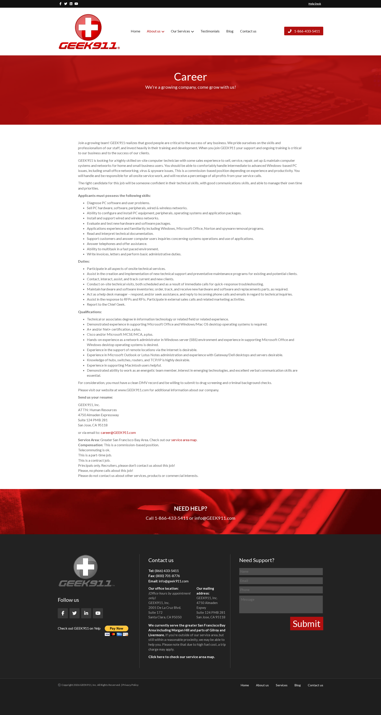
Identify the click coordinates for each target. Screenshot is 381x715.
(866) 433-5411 (167, 570)
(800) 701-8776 (168, 576)
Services (282, 685)
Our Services (180, 31)
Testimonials (210, 31)
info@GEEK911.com (214, 518)
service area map (184, 440)
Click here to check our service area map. (181, 657)
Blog (229, 31)
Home (135, 31)
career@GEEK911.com (118, 432)
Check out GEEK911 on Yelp (79, 628)
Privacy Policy (130, 685)
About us (154, 31)
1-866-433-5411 (306, 31)
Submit (307, 623)
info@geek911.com (174, 581)
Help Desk (314, 3)
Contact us (248, 31)
